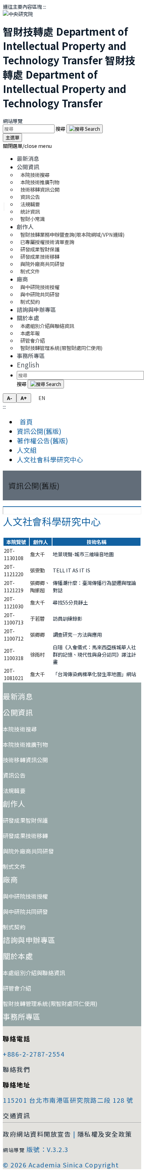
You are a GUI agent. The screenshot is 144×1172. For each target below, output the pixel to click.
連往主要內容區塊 (22, 6)
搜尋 (61, 128)
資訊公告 (14, 775)
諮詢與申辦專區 (36, 309)
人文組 (27, 450)
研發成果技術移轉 (25, 835)
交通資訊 (16, 1115)
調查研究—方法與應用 (77, 634)
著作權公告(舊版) (42, 440)
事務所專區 (31, 355)
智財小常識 (32, 218)
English (28, 364)
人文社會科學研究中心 (50, 459)
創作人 (25, 226)
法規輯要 (14, 790)
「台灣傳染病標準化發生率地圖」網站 (94, 674)
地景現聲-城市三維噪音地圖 (83, 554)
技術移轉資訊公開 (25, 760)
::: (44, 6)
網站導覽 (12, 120)
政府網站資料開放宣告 (37, 1133)
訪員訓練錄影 (67, 618)
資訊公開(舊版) (39, 431)
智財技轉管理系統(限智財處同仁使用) (61, 347)
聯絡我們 (16, 1069)
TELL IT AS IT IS (71, 570)
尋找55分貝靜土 (70, 602)
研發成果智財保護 (25, 820)
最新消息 (28, 158)
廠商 (22, 279)
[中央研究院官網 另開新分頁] (18, 13)
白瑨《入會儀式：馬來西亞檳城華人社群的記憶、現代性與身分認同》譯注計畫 (94, 654)
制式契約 (30, 301)
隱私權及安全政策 (105, 1133)
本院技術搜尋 (20, 729)
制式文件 (30, 271)
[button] (27, 145)
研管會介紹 (17, 988)
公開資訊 (28, 167)
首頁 (25, 421)
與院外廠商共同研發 (28, 851)
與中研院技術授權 (25, 896)
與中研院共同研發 (25, 911)
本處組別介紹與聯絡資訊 (47, 325)
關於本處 (28, 318)
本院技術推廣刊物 (25, 744)
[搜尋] (84, 128)
